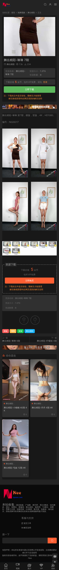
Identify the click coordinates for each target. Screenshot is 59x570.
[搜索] (45, 4)
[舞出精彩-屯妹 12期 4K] (15, 440)
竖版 (20, 331)
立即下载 (29, 89)
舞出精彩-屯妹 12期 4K (15, 467)
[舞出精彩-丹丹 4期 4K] (43, 380)
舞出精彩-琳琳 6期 (11, 341)
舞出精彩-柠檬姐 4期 (47, 341)
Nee (30, 558)
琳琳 (13, 331)
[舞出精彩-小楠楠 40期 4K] (15, 380)
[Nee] (6, 4)
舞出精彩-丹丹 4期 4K (42, 407)
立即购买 (29, 280)
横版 (5, 331)
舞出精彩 (11, 64)
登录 (45, 82)
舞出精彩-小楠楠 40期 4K (15, 409)
